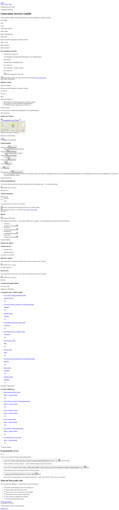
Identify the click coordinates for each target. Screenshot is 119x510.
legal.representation (18, 172)
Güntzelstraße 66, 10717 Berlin (11, 120)
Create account (8, 4)
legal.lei (7, 168)
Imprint (2, 508)
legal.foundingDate (12, 155)
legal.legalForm (12, 151)
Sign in (2, 4)
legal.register (13, 147)
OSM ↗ (3, 138)
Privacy (6, 508)
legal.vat (9, 164)
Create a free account (40, 77)
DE (1, 2)
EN (3, 2)
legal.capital (12, 159)
